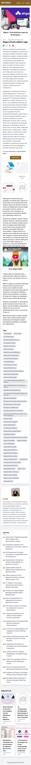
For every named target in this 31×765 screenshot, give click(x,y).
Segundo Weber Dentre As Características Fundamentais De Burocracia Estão (15, 570)
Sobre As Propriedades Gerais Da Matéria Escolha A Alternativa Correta (16, 661)
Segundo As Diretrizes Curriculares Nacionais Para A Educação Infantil (17, 673)
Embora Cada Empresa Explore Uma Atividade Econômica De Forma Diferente (17, 638)
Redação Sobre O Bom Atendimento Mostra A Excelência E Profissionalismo (17, 623)
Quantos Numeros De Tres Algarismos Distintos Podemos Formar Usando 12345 (15, 577)
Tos (23, 3)
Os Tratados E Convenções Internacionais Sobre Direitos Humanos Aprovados (14, 585)
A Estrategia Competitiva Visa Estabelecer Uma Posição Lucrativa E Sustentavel (17, 547)
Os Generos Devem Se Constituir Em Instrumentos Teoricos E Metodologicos (16, 608)
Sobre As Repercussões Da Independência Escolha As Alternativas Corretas (14, 600)
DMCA (28, 3)
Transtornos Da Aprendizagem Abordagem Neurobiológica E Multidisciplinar (15, 593)
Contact (18, 3)
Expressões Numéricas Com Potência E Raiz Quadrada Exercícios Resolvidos (15, 616)
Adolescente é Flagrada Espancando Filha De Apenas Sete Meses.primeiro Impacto (16, 539)
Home (4, 39)
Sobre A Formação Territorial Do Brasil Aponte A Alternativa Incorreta (17, 668)
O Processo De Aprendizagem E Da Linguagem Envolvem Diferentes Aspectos (17, 631)
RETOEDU (6, 3)
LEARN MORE (15, 157)
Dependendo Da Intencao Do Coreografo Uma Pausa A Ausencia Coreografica (16, 646)
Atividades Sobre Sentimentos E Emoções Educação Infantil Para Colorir (16, 680)
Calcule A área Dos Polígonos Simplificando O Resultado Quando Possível (16, 654)
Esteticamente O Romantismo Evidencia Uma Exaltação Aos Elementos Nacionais (14, 562)
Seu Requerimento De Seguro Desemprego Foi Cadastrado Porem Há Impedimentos (16, 554)
